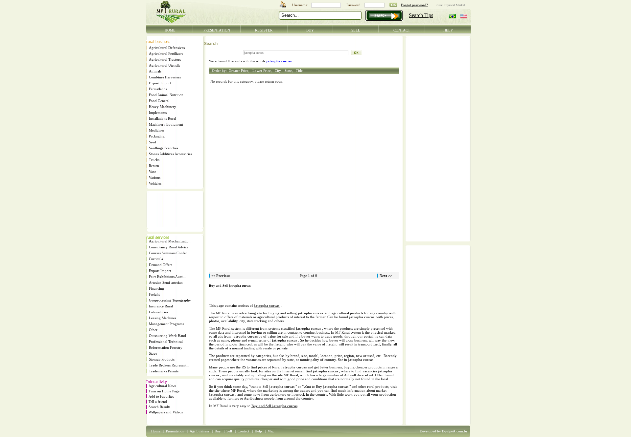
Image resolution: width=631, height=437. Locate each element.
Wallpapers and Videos (166, 412)
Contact (243, 431)
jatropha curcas (267, 305)
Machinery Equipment (166, 124)
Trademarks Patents (163, 371)
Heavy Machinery (162, 107)
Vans (152, 172)
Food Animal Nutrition (166, 95)
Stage (153, 353)
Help (258, 431)
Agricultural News (162, 386)
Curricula (156, 259)
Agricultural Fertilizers (166, 53)
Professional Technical (166, 341)
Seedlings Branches (163, 148)
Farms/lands (158, 89)
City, (279, 71)
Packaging (157, 136)
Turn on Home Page (164, 391)
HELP (448, 30)
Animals (155, 71)
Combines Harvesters (165, 77)
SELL (355, 30)
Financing (156, 288)
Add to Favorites (161, 396)
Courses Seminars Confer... (169, 253)
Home (155, 431)
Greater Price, (240, 71)
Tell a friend (158, 402)
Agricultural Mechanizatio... (170, 241)
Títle (299, 71)
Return (154, 166)
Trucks (154, 160)
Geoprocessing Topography (170, 300)
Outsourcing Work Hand (167, 336)
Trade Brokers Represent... (169, 365)
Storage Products (162, 359)
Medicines (156, 130)
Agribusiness (199, 431)
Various (154, 177)
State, (290, 71)
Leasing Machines (162, 318)
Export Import (160, 83)
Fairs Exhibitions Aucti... (167, 277)
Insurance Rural (161, 306)
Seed (152, 142)
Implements (158, 112)
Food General (159, 101)
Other (153, 330)
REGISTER (263, 30)
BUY (310, 30)
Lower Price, (263, 71)
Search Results (159, 407)
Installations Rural (162, 118)
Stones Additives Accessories (170, 154)
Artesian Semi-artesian (166, 282)
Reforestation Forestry (165, 347)
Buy (218, 431)
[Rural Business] (158, 42)
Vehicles (155, 183)
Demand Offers (160, 265)
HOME (170, 30)
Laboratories (158, 312)
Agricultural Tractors (165, 59)
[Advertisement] (166, 211)
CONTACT (401, 30)
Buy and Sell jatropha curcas (274, 406)
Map (271, 431)
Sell (229, 431)
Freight (154, 294)
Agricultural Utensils (164, 65)
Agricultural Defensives (167, 48)
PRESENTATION (216, 30)
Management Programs (166, 324)
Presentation (175, 431)
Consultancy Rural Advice (168, 247)
